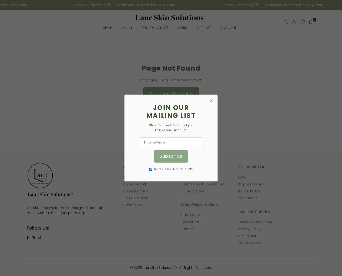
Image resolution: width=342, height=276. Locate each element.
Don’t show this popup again (173, 169)
